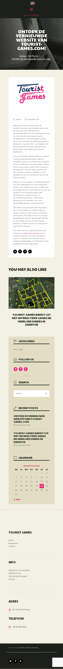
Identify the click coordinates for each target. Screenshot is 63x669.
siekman (18, 119)
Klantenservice (15, 573)
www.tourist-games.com (33, 233)
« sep (17, 499)
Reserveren (13, 543)
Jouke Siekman (14, 648)
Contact (12, 546)
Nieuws (17, 349)
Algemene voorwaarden (19, 570)
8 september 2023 (33, 119)
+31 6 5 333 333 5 (19, 627)
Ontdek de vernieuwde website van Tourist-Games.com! (29, 418)
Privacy (12, 579)
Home (22, 56)
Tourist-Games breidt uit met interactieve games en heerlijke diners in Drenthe (31, 319)
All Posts (33, 56)
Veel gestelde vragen (18, 576)
